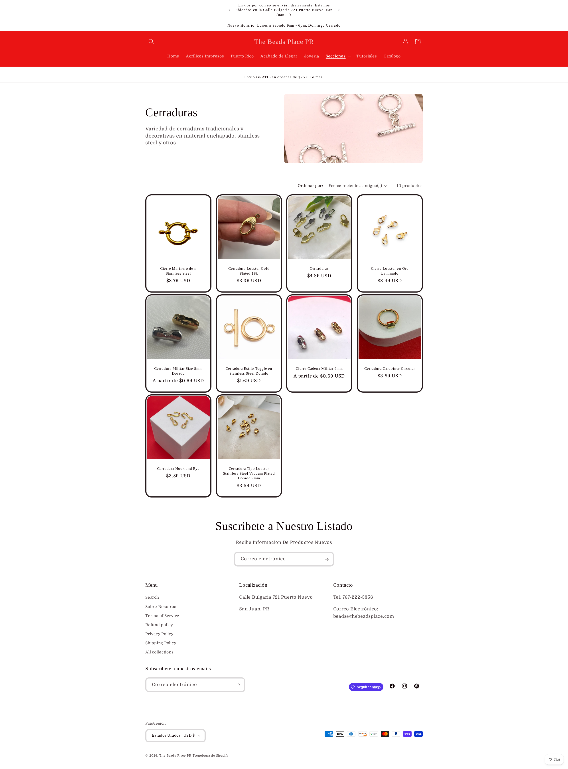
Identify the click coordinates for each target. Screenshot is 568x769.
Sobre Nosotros (160, 606)
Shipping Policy (160, 643)
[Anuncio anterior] (229, 10)
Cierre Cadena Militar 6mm (319, 368)
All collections (159, 652)
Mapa (245, 620)
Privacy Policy (159, 634)
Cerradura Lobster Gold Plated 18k (248, 270)
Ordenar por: (310, 185)
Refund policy (159, 625)
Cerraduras (319, 268)
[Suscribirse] (327, 559)
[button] (151, 41)
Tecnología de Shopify (211, 755)
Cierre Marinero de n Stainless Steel (178, 270)
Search (152, 597)
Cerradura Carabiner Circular (389, 368)
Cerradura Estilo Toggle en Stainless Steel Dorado (248, 371)
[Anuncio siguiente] (339, 10)
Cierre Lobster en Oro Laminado (389, 270)
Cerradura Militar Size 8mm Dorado (178, 371)
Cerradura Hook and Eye (178, 468)
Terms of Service (162, 616)
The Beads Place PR (175, 755)
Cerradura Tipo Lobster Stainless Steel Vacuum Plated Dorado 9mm (249, 473)
